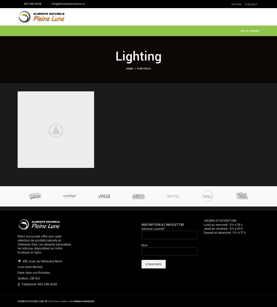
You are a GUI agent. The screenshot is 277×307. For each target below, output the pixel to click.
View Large (91, 94)
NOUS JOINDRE (250, 30)
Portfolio (144, 68)
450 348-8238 (32, 3)
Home (129, 68)
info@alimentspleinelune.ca (68, 3)
